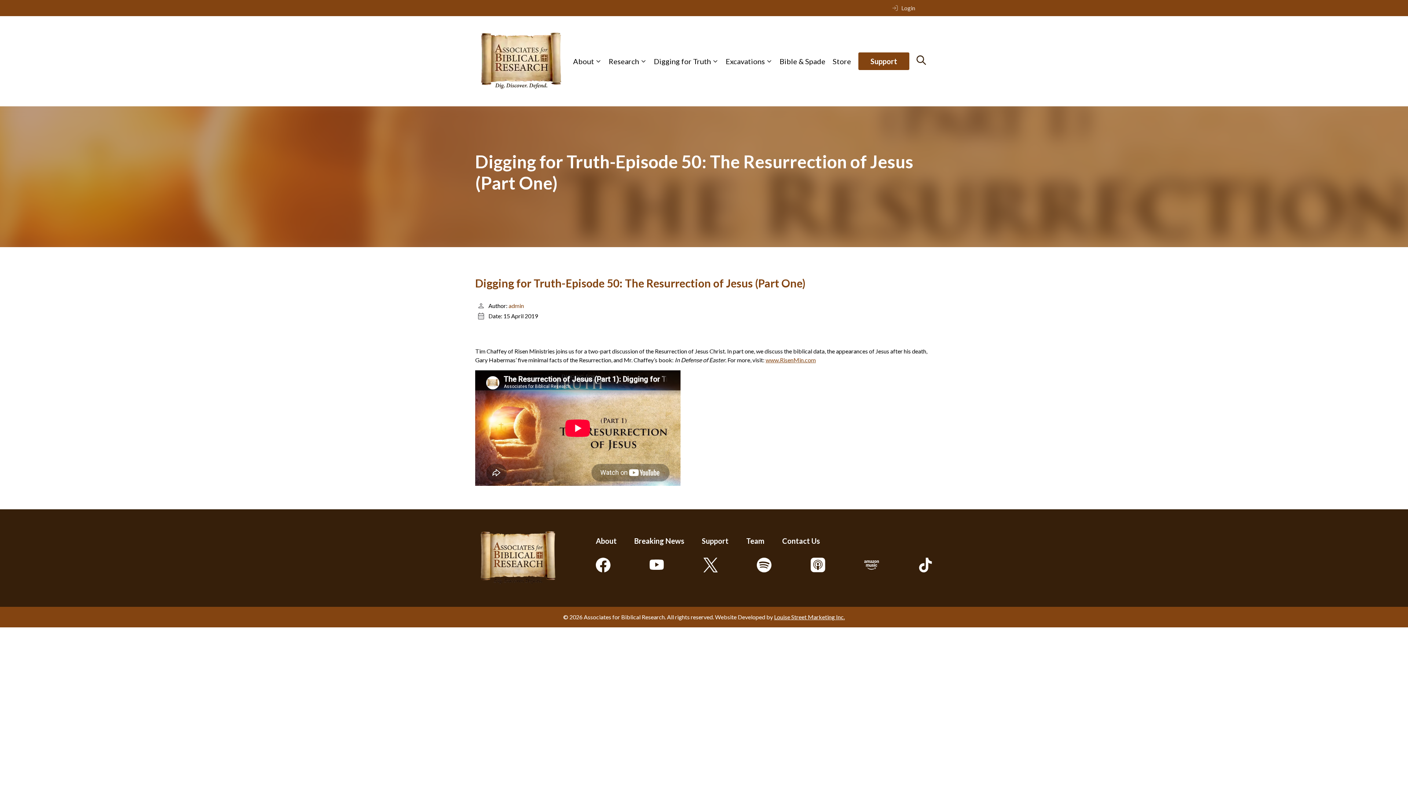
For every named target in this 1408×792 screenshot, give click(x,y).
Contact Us (801, 540)
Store (842, 61)
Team (755, 540)
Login (908, 7)
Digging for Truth (682, 61)
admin (516, 305)
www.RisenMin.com (791, 359)
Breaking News (659, 540)
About (583, 61)
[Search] (921, 60)
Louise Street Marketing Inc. (809, 616)
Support (883, 61)
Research (624, 61)
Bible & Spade (802, 61)
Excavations (745, 61)
